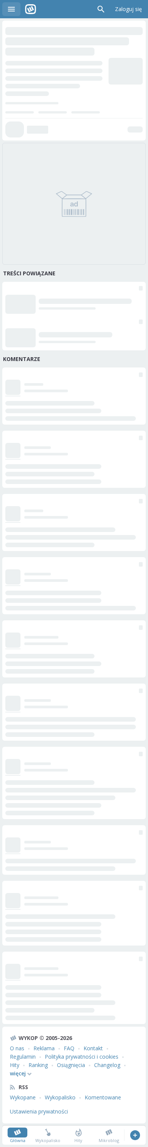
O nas (17, 1048)
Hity (14, 1065)
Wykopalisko (60, 1097)
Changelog (107, 1065)
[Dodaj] (135, 1135)
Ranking (38, 1065)
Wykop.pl (30, 9)
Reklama (44, 1048)
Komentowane (103, 1097)
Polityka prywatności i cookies (81, 1056)
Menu (11, 9)
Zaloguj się (128, 9)
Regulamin (23, 1056)
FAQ (69, 1048)
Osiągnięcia (71, 1065)
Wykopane (23, 1097)
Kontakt (93, 1048)
